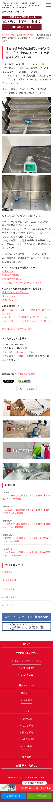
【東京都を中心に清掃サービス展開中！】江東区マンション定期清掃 (26, 538)
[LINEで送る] (24, 381)
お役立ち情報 (10, 597)
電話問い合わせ (14, 796)
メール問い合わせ (40, 796)
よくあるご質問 (27, 674)
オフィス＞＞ (8, 296)
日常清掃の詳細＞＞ (12, 279)
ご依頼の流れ (27, 668)
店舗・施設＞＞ (10, 300)
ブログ (12, 35)
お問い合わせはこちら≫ (25, 352)
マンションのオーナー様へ (27, 661)
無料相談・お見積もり (26, 765)
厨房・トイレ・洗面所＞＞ (15, 292)
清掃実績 (29, 35)
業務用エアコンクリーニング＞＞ (18, 328)
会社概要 (26, 757)
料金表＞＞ (7, 271)
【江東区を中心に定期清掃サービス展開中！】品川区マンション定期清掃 (26, 510)
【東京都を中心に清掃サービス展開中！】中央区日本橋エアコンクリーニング (26, 552)
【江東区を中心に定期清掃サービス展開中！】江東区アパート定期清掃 (26, 495)
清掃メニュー (27, 693)
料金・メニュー (26, 685)
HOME (5, 35)
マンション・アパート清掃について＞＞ (22, 282)
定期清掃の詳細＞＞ (12, 275)
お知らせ (8, 605)
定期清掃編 (21, 35)
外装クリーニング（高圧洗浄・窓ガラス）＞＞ (25, 317)
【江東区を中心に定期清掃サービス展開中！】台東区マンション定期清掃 (26, 524)
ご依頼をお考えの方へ (26, 653)
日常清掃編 (9, 589)
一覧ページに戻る (26, 389)
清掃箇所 (27, 700)
